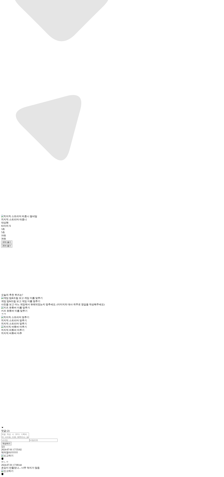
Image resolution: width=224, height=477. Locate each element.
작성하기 (6, 443)
